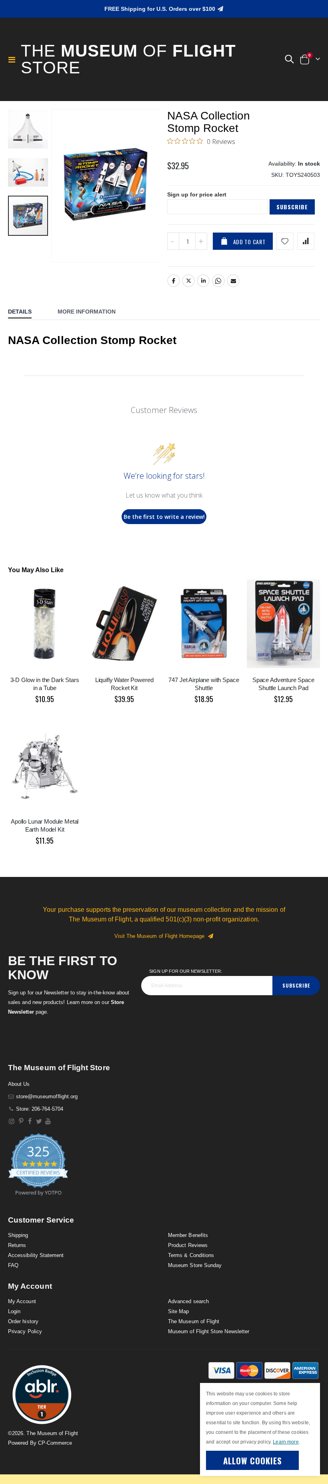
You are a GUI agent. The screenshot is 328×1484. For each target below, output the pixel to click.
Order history (23, 1321)
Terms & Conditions (191, 1255)
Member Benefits (188, 1235)
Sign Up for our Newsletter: (185, 971)
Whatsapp (218, 280)
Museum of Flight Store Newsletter (208, 1331)
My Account (22, 1301)
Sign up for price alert (196, 194)
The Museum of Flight (193, 1321)
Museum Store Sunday (195, 1265)
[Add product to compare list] (305, 241)
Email (233, 280)
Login (14, 1311)
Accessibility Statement (36, 1255)
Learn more (285, 1442)
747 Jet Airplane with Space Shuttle (203, 683)
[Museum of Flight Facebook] (30, 1121)
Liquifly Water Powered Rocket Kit (124, 683)
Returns (17, 1245)
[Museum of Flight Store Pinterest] (21, 1121)
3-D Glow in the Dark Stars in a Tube (44, 683)
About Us (19, 1084)
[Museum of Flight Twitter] (39, 1121)
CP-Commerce (55, 1443)
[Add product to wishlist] (285, 241)
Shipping (18, 1235)
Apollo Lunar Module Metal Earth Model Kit (44, 825)
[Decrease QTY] (173, 241)
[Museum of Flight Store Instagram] (12, 1121)
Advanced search (188, 1301)
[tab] (26, 312)
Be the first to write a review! (164, 516)
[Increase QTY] (201, 241)
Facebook (173, 280)
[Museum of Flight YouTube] (48, 1121)
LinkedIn (203, 280)
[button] (289, 59)
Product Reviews (188, 1245)
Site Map (178, 1311)
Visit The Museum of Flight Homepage (161, 936)
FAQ (13, 1265)
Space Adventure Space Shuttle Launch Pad (283, 683)
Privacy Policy (25, 1331)
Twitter (188, 280)
